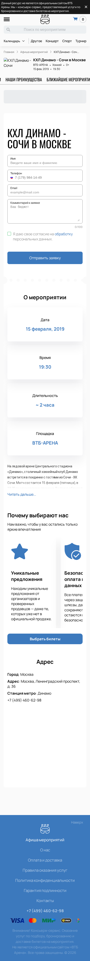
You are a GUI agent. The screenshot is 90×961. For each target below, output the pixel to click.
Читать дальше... (21, 494)
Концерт (52, 41)
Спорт (67, 41)
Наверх (77, 822)
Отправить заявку (45, 257)
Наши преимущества (24, 79)
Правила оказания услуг (45, 870)
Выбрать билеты (45, 638)
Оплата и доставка (45, 860)
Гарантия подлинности (45, 890)
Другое (36, 41)
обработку (64, 233)
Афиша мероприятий (45, 839)
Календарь (12, 41)
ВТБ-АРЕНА (40, 65)
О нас (45, 850)
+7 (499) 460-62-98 (24, 700)
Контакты (45, 900)
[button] (12, 177)
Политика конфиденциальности (45, 880)
